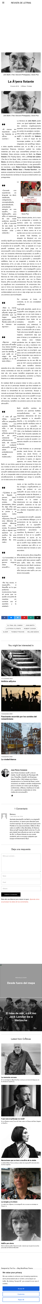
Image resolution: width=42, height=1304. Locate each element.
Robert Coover (30, 628)
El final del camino (15, 625)
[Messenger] (11, 617)
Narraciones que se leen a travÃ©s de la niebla (18, 1160)
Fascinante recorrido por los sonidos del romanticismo (19, 717)
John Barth (30, 625)
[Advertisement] (21, 22)
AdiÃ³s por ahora (7, 1243)
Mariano (13, 814)
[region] (21, 1286)
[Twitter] (17, 617)
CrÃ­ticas (23, 86)
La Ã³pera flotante (13, 628)
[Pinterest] (24, 617)
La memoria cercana (9, 1077)
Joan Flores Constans (19, 770)
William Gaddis (33, 632)
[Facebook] (4, 617)
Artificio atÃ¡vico (8, 681)
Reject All (21, 1300)
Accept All (21, 1289)
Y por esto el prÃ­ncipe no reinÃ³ (13, 1119)
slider (5, 632)
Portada (29, 86)
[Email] (37, 617)
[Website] (12, 795)
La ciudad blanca (8, 759)
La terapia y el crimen (9, 1202)
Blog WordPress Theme (25, 1268)
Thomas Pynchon (17, 632)
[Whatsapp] (31, 617)
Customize (21, 1294)
